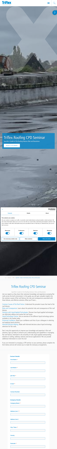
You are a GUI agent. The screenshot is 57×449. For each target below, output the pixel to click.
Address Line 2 (14, 419)
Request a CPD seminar (11, 145)
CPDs (13, 277)
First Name (13, 359)
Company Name (14, 403)
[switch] (21, 233)
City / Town (13, 427)
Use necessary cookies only (10, 238)
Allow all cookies (47, 238)
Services (9, 277)
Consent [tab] (10, 213)
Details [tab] (28, 213)
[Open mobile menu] (48, 3)
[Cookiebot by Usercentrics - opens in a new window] (49, 209)
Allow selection (28, 238)
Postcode (12, 443)
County (12, 435)
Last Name (13, 367)
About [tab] (47, 213)
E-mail (12, 384)
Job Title (12, 375)
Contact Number (15, 392)
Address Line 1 (14, 411)
